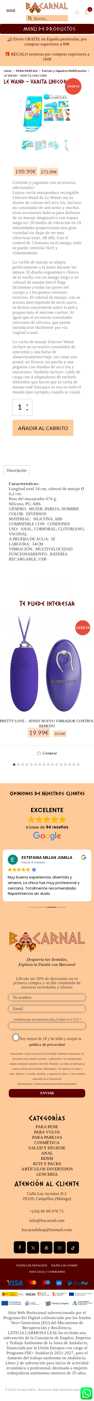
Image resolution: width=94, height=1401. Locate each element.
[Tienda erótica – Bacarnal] (47, 8)
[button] (28, 406)
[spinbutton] (22, 407)
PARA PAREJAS (27, 71)
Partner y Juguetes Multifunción (64, 71)
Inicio (8, 71)
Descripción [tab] (17, 470)
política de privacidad (47, 1045)
